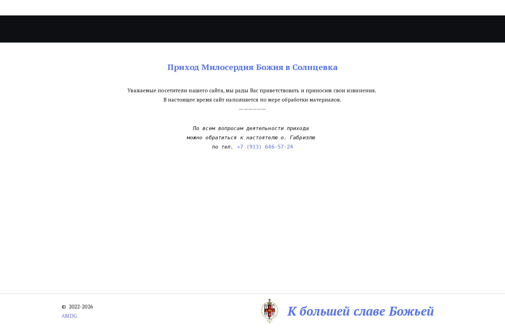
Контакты (365, 29)
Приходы (179, 29)
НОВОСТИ (229, 29)
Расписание (320, 29)
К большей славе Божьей (361, 311)
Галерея (269, 29)
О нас (136, 29)
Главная (103, 29)
